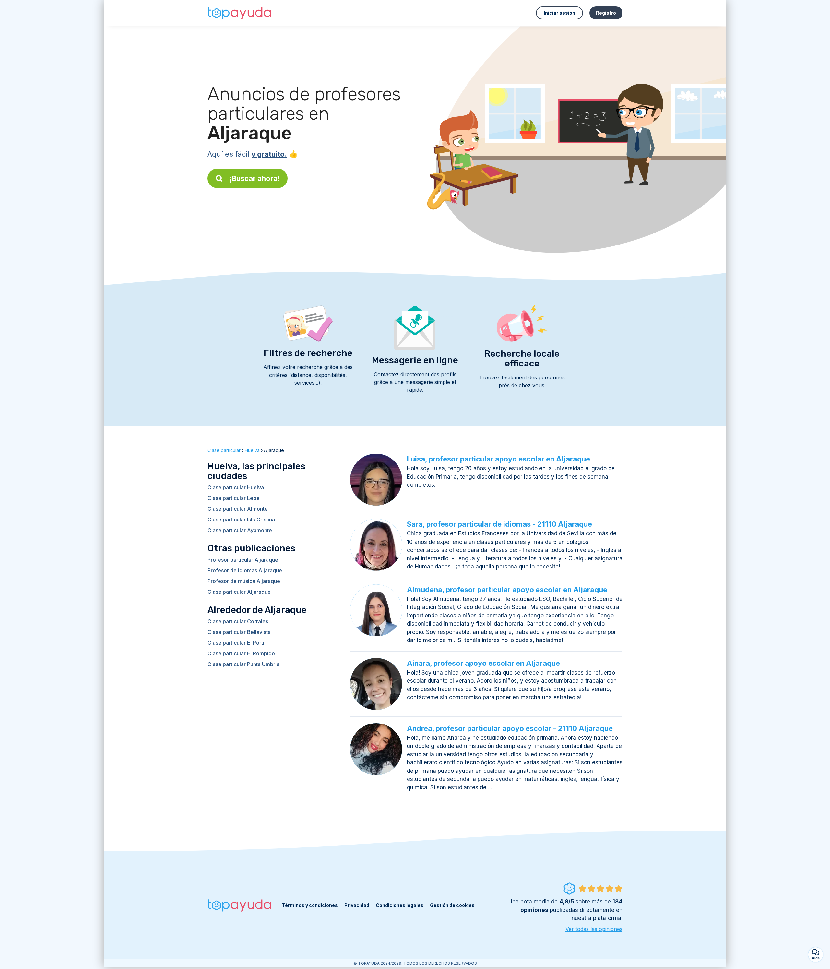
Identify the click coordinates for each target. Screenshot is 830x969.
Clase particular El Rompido (241, 653)
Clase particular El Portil (237, 643)
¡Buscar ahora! (255, 178)
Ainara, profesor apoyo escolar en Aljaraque (483, 663)
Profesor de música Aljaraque (244, 581)
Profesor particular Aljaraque (243, 559)
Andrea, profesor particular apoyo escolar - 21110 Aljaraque (510, 728)
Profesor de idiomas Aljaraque (245, 570)
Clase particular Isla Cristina (241, 519)
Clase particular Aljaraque (239, 592)
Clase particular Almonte (238, 509)
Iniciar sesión (559, 13)
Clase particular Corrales (238, 621)
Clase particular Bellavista (239, 632)
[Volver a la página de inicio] (240, 12)
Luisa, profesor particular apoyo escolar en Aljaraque (498, 459)
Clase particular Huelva (236, 487)
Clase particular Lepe (234, 498)
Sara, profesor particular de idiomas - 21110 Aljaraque (499, 524)
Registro (606, 13)
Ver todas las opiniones (593, 929)
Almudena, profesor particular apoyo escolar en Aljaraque (507, 589)
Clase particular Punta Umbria (243, 664)
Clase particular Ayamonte (240, 530)
